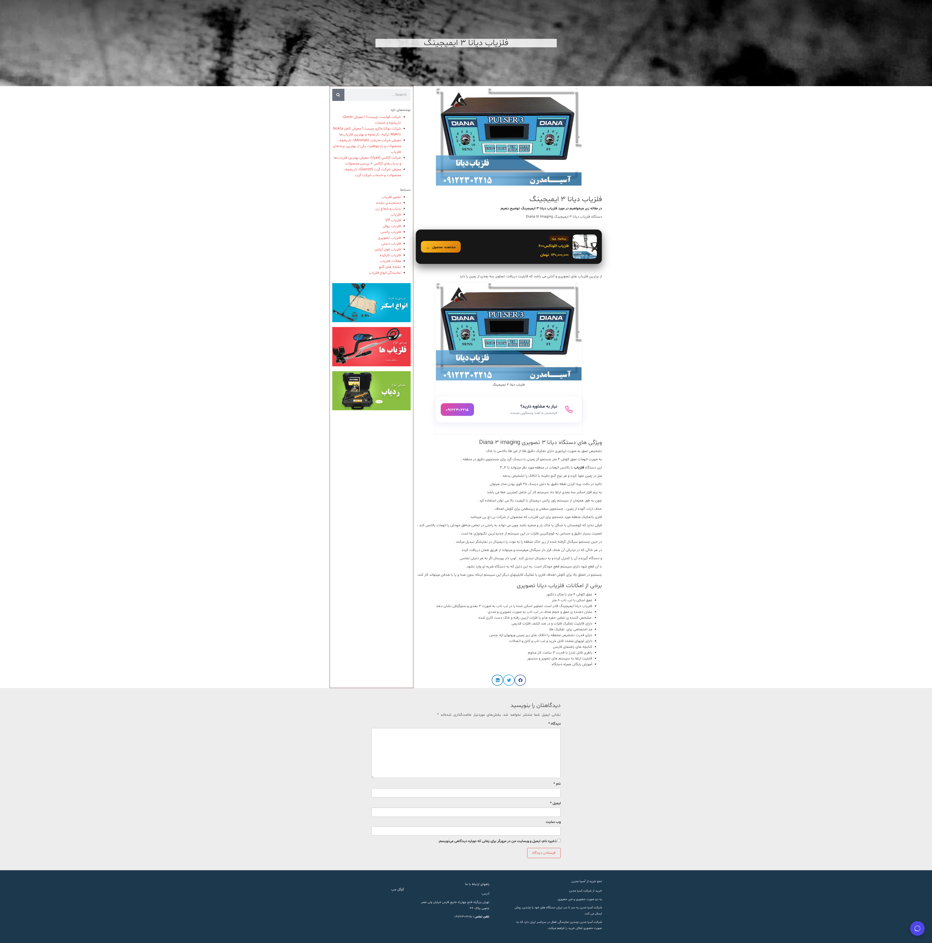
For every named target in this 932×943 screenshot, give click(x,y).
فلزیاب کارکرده (390, 255)
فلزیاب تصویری (389, 237)
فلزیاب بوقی (392, 226)
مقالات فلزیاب (390, 261)
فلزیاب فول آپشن (387, 249)
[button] (520, 680)
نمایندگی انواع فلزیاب (385, 272)
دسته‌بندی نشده (388, 202)
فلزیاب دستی (391, 243)
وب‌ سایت (553, 822)
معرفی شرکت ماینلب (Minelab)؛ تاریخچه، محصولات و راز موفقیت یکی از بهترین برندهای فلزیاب (367, 146)
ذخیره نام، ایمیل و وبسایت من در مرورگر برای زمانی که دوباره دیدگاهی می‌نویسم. (497, 841)
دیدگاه (554, 723)
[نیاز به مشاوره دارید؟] (509, 409)
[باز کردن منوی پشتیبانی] (917, 928)
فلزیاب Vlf (393, 220)
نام (557, 784)
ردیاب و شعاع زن (388, 208)
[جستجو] (338, 95)
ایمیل (555, 803)
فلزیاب (396, 214)
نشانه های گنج (390, 267)
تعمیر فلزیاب (391, 197)
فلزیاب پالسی (391, 232)
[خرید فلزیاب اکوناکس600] (509, 247)
